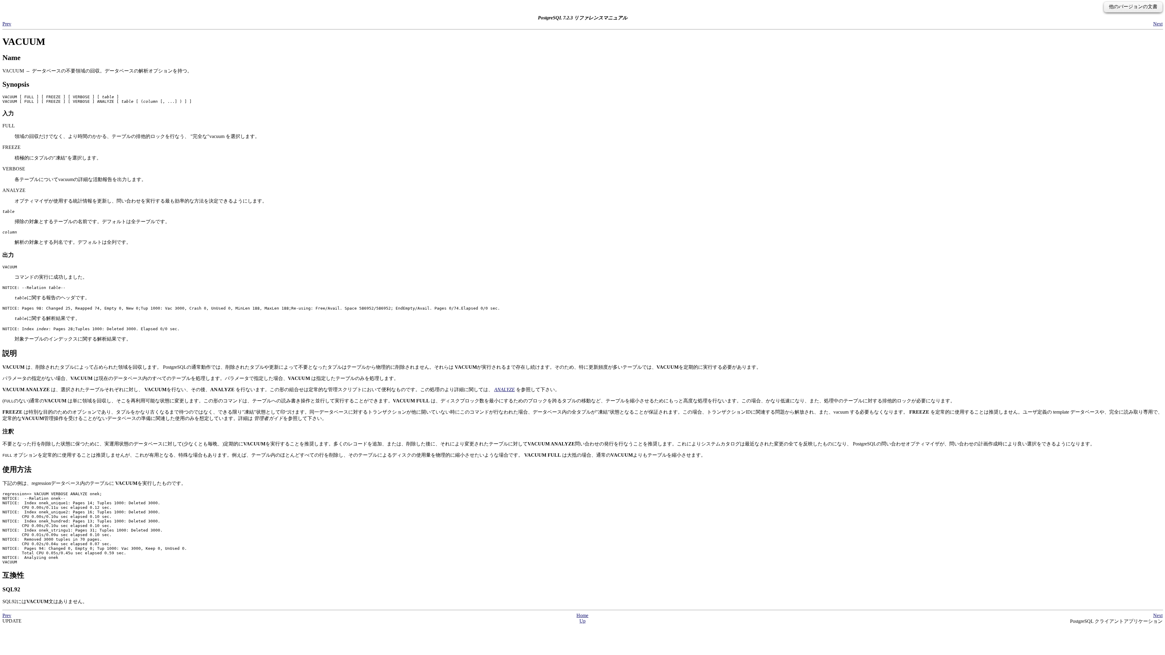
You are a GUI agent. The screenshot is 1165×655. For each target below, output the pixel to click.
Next (1158, 23)
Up (582, 620)
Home (582, 615)
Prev (6, 23)
